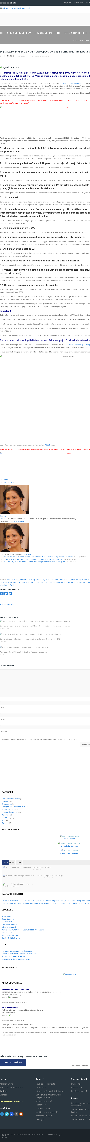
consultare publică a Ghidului (70, 83)
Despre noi (67, 3)
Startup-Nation (46, 903)
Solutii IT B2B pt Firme (11, 938)
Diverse (5, 801)
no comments (44, 56)
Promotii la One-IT (9, 812)
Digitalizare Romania (50, 579)
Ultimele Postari (9, 482)
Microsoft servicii (9, 927)
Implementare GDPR (44, 1115)
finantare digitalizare (79, 579)
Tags (19, 862)
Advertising (6, 916)
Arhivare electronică (44, 1101)
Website (4, 730)
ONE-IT (3, 519)
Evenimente (7, 804)
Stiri (31, 56)
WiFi (31, 903)
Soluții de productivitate (45, 1084)
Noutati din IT (7, 809)
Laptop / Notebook (9, 924)
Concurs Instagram (9, 903)
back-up (10, 579)
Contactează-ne (13, 1062)
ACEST (47, 445)
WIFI (12, 585)
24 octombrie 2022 (7, 56)
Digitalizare (37, 579)
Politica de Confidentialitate (11, 1087)
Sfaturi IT (6, 817)
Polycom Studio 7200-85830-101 (65, 903)
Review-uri (6, 815)
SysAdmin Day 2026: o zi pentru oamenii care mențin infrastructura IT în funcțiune (34, 562)
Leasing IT (40, 1119)
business (23, 579)
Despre (5, 480)
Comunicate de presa (11, 798)
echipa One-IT (19, 521)
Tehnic (5, 823)
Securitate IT (70, 582)
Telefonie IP (41, 1104)
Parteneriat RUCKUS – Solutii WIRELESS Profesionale (23, 930)
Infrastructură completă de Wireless (50, 1091)
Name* (4, 706)
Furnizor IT (25, 582)
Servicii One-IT (79, 3)
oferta (38, 582)
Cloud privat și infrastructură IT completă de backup (48, 1096)
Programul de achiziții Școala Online (50, 900)
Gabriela (22, 56)
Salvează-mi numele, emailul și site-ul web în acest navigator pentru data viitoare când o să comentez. (40, 738)
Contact (3, 1094)
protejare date (46, 582)
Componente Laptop (73, 900)
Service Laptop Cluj (10, 935)
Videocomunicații (43, 1108)
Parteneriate (76, 1087)
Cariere (3, 1091)
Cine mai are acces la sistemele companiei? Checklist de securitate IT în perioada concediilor (38, 557)
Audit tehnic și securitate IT (47, 1112)
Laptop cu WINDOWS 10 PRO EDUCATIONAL (19, 900)
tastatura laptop (23, 903)
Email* (3, 718)
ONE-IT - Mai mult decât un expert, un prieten (34, 1134)
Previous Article (7, 604)
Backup (16, 579)
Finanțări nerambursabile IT (13, 806)
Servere (79, 582)
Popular (5, 863)
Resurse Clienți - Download (11, 1102)
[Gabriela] (14, 513)
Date (30, 579)
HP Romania (7, 921)
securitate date (59, 582)
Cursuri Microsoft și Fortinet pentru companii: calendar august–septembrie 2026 (33, 559)
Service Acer (7, 932)
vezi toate (28, 554)
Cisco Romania (8, 919)
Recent (12, 862)
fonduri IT (16, 582)
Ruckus (37, 903)
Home (75, 40)
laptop (32, 582)
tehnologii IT (4, 585)
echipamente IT (64, 579)
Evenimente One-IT (79, 1091)
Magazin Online (6, 1084)
